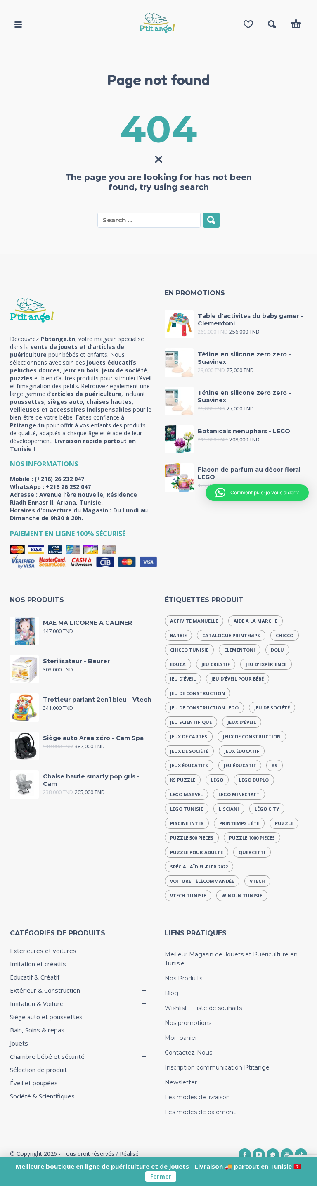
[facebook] (245, 1154)
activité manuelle (194, 621)
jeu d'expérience (266, 664)
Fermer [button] (160, 1176)
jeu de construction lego (204, 707)
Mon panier (181, 1037)
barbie (178, 635)
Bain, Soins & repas (37, 1030)
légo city (267, 809)
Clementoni (239, 650)
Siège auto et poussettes (46, 1016)
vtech (257, 881)
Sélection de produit (38, 1069)
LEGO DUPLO (254, 780)
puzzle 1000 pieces (252, 838)
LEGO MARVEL (186, 794)
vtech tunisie (188, 895)
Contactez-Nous (188, 1052)
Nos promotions (188, 1023)
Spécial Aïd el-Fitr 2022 (199, 866)
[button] (18, 24)
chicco (284, 635)
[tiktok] (301, 1154)
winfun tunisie (242, 895)
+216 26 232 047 (68, 487)
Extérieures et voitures (43, 950)
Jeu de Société (272, 707)
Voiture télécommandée (202, 881)
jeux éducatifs (189, 765)
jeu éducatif (240, 765)
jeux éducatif (241, 751)
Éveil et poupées (34, 1082)
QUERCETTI (252, 852)
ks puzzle (182, 780)
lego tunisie (186, 809)
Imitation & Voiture (37, 1003)
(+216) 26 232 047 (59, 479)
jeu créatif (215, 664)
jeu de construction (197, 693)
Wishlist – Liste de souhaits (203, 1008)
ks (274, 765)
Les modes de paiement (200, 1112)
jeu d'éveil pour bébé (237, 679)
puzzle (284, 823)
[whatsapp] (273, 1154)
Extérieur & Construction (45, 990)
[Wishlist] (248, 24)
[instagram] (259, 1154)
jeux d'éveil (241, 722)
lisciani (229, 809)
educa (178, 664)
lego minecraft (239, 794)
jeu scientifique (191, 722)
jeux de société (189, 751)
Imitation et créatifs (38, 964)
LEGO (217, 780)
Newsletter (181, 1082)
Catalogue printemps (231, 635)
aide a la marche (255, 621)
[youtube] (287, 1154)
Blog (171, 993)
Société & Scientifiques (42, 1096)
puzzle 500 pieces (191, 838)
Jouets (19, 1043)
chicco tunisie (189, 650)
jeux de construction (252, 736)
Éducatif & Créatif (34, 977)
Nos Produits (183, 978)
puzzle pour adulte (196, 852)
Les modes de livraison (197, 1097)
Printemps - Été (239, 823)
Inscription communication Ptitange (217, 1067)
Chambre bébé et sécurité (47, 1056)
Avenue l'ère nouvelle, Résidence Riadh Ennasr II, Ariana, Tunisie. (73, 498)
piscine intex (186, 823)
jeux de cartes (188, 736)
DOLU (277, 650)
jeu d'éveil (183, 679)
